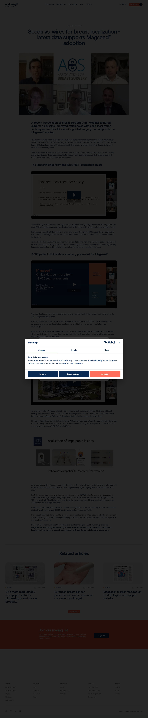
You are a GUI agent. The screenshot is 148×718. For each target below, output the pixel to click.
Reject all (42, 374)
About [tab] (106, 350)
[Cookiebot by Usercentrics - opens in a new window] (105, 342)
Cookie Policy (97, 360)
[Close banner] (119, 343)
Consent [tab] (41, 350)
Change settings (73, 374)
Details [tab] (74, 350)
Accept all (105, 374)
